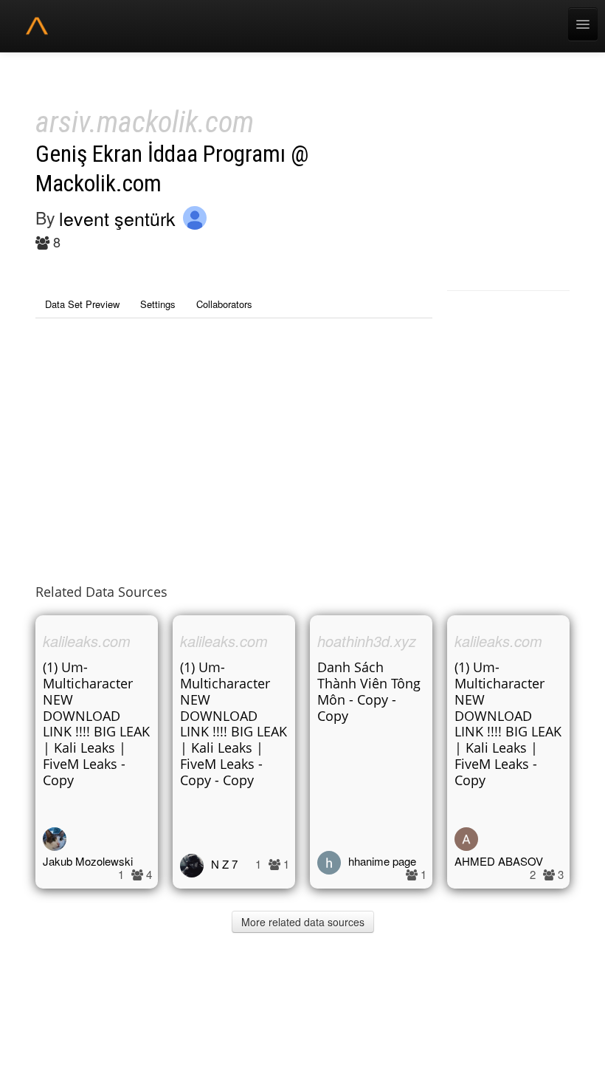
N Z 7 (224, 864)
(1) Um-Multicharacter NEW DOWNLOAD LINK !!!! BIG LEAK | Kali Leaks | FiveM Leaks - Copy (96, 723)
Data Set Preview (82, 304)
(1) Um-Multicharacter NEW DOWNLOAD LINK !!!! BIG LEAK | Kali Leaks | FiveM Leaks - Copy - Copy (233, 723)
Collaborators (224, 304)
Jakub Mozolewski (88, 861)
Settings (158, 304)
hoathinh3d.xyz (366, 640)
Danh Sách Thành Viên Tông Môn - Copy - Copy (369, 691)
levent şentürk (117, 218)
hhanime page (382, 861)
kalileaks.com (87, 640)
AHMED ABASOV (498, 861)
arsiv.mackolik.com (144, 122)
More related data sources (302, 921)
